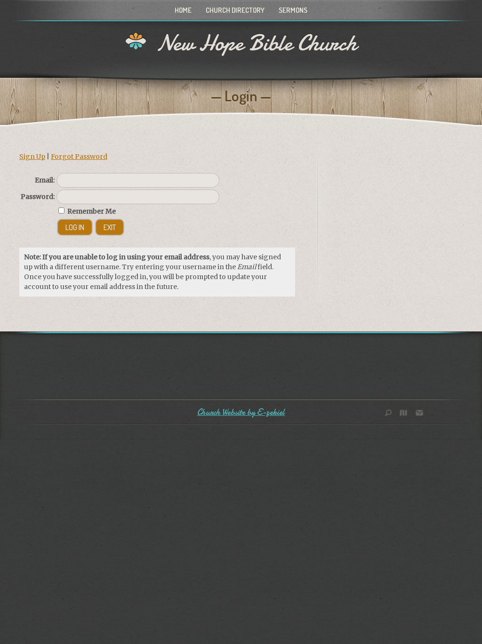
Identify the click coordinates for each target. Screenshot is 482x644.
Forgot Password (79, 156)
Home (183, 10)
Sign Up (32, 156)
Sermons (293, 10)
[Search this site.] (392, 414)
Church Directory (235, 10)
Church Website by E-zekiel (241, 412)
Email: (45, 180)
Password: (38, 196)
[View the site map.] (406, 414)
